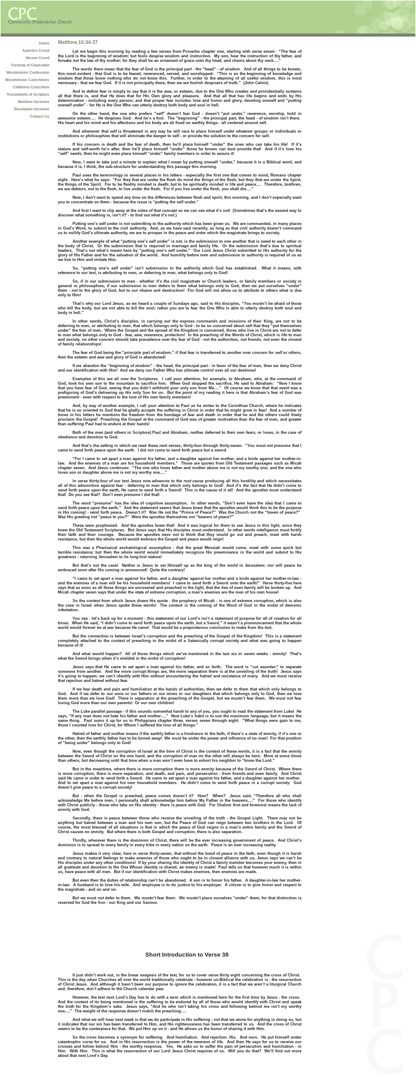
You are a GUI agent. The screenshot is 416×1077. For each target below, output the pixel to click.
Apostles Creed (35, 50)
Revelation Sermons (31, 109)
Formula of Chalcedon (30, 65)
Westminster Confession (27, 72)
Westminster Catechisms (27, 80)
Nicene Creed (37, 58)
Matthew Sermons (33, 102)
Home (44, 43)
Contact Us (39, 116)
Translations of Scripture (28, 94)
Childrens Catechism (31, 87)
